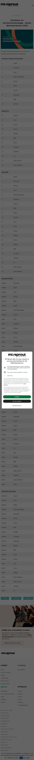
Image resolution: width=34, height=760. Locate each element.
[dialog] (17, 380)
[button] (17, 376)
